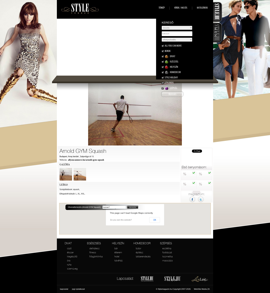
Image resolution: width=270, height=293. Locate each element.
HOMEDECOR (141, 243)
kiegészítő (72, 256)
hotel (116, 256)
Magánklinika (96, 256)
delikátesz (94, 248)
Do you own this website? (121, 220)
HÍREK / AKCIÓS (180, 7)
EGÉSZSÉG (94, 243)
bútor (138, 248)
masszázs (167, 260)
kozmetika (167, 256)
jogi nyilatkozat (78, 289)
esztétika (166, 248)
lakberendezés (143, 256)
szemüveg (72, 268)
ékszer (70, 252)
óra (68, 260)
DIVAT (68, 243)
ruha (69, 264)
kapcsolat (64, 289)
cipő (69, 248)
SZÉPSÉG (166, 243)
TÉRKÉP (162, 7)
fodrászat (167, 252)
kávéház (118, 260)
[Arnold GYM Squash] (200, 202)
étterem (118, 252)
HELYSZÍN (118, 243)
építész (139, 252)
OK (154, 220)
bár (116, 248)
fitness (92, 252)
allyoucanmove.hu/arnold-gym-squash (86, 160)
